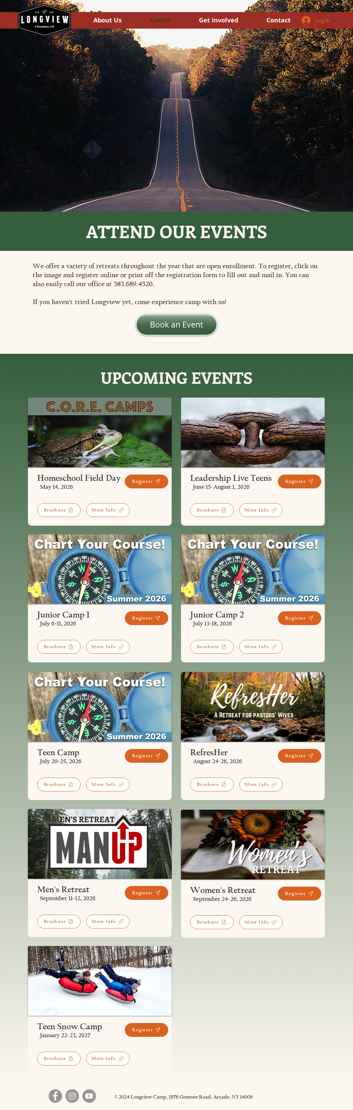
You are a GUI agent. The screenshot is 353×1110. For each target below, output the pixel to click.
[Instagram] (72, 1096)
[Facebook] (55, 1096)
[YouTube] (89, 1096)
